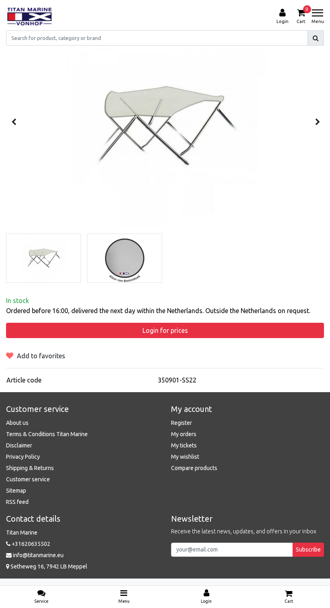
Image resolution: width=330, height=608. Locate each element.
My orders (183, 434)
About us (17, 423)
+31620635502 (30, 544)
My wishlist (185, 456)
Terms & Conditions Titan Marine (47, 434)
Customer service (28, 479)
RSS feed (17, 502)
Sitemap (16, 490)
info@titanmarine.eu (38, 555)
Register (181, 423)
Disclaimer (19, 445)
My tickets (184, 445)
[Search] (316, 38)
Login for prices (165, 330)
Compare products (194, 468)
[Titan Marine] (29, 16)
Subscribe (308, 549)
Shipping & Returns (30, 468)
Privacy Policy (23, 456)
